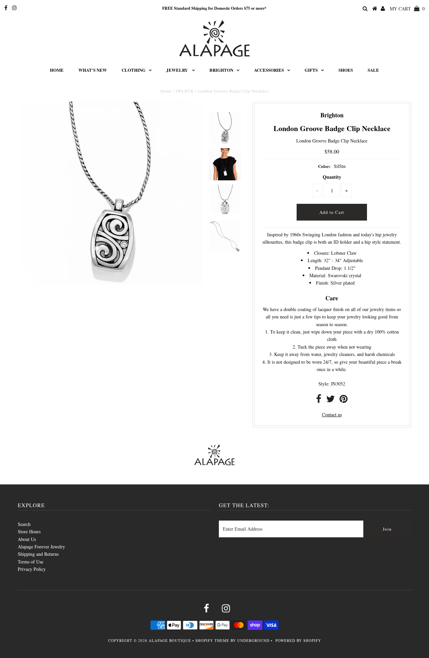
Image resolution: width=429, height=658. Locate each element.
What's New (92, 70)
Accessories (269, 70)
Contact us (332, 414)
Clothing (133, 70)
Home (57, 70)
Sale (373, 70)
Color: (324, 166)
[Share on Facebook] (318, 400)
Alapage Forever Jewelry (41, 546)
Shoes (346, 70)
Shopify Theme (212, 640)
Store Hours (29, 531)
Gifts (311, 70)
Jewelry (177, 70)
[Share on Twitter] (330, 400)
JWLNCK (185, 91)
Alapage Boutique (170, 640)
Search (24, 524)
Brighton (221, 70)
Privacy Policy (32, 569)
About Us (27, 539)
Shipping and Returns (38, 554)
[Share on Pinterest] (344, 400)
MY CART (407, 8)
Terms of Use (30, 561)
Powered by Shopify (298, 640)
